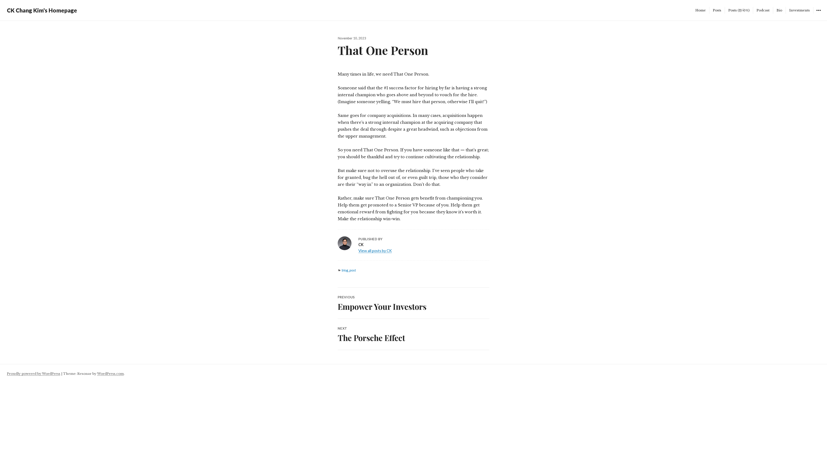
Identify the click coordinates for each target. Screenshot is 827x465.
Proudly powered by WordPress (33, 374)
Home (700, 10)
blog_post (349, 270)
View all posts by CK (375, 250)
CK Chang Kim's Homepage (42, 10)
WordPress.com (110, 374)
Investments (799, 10)
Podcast (763, 10)
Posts (717, 10)
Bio (779, 10)
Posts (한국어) (738, 10)
